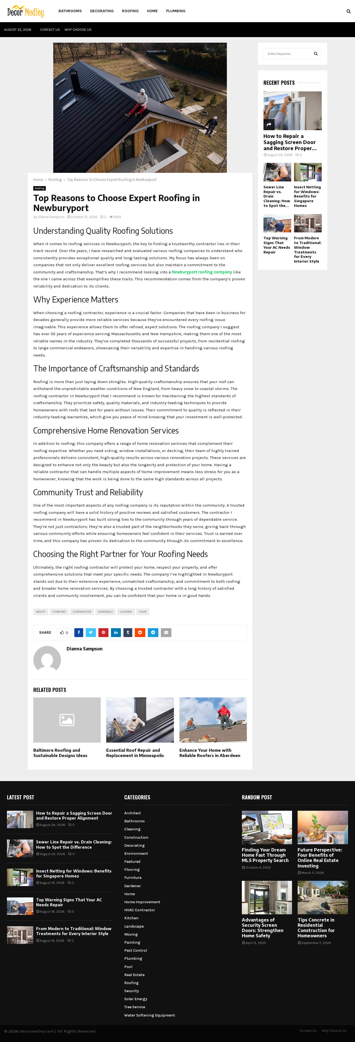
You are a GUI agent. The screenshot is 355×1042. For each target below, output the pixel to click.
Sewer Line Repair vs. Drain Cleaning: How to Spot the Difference (73, 844)
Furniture (132, 877)
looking (126, 612)
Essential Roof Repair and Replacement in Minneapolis (135, 753)
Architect (132, 813)
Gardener (132, 886)
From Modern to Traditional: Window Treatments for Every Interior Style (307, 249)
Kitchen (131, 918)
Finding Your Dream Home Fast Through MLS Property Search (265, 855)
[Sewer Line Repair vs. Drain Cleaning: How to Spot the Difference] (277, 172)
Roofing (130, 11)
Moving (131, 934)
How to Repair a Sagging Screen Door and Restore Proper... (290, 142)
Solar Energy (135, 999)
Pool (128, 966)
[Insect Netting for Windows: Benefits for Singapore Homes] (308, 172)
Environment (136, 853)
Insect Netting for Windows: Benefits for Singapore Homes (307, 196)
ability (40, 612)
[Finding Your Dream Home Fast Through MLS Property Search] (267, 827)
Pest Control (135, 950)
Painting (132, 942)
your (142, 612)
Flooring (132, 869)
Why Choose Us (78, 30)
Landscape (134, 926)
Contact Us (50, 30)
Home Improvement (142, 902)
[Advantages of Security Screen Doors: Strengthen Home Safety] (267, 897)
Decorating (102, 11)
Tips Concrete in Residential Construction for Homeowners (316, 928)
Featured (132, 861)
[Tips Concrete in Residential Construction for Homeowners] (323, 897)
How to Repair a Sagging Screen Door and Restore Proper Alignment (74, 815)
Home (152, 11)
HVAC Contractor (139, 910)
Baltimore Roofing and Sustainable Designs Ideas (60, 753)
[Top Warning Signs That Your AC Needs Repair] (277, 223)
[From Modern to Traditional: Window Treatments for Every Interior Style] (308, 223)
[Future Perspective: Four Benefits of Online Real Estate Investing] (323, 827)
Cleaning (132, 829)
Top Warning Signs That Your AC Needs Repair (276, 245)
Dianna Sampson (51, 217)
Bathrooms (70, 11)
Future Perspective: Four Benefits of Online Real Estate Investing (320, 858)
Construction (136, 837)
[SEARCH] (316, 53)
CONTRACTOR (82, 612)
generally (105, 612)
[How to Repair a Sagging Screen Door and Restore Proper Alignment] (292, 110)
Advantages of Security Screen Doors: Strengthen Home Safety (262, 928)
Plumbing (176, 11)
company (59, 612)
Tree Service (134, 1007)
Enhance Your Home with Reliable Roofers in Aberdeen (209, 753)
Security (131, 991)
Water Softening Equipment (149, 1015)
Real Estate (134, 974)
